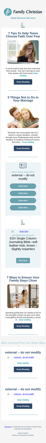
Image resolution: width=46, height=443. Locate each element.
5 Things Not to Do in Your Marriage (23, 99)
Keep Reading (23, 82)
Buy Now (23, 261)
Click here (7, 427)
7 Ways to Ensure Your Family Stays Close (23, 279)
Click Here (23, 186)
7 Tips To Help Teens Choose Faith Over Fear (23, 34)
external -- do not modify (23, 352)
